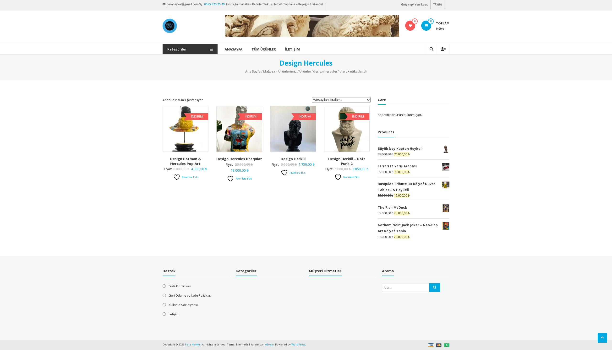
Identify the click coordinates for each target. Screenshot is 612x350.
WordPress (298, 344)
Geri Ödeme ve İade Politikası (190, 295)
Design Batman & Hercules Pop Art (185, 161)
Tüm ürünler (263, 49)
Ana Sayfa (253, 71)
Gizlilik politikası (180, 286)
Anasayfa (233, 49)
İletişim (292, 49)
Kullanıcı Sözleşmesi (183, 305)
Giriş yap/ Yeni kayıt (414, 4)
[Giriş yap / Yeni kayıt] (443, 49)
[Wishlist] (410, 25)
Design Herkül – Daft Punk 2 (346, 161)
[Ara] (434, 287)
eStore (269, 344)
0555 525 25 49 (214, 4)
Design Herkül (293, 158)
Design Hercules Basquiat (239, 158)
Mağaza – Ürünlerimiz (280, 71)
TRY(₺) (437, 4)
